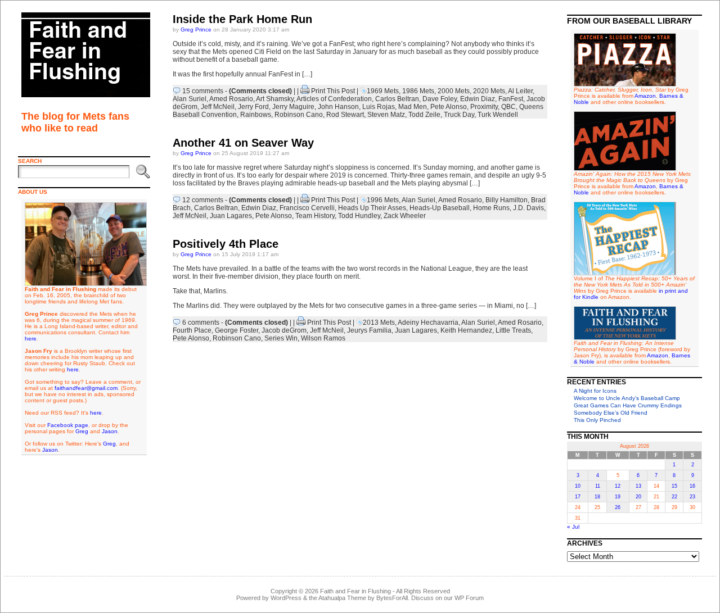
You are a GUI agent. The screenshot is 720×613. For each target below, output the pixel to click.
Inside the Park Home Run (242, 19)
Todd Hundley (359, 216)
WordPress (286, 597)
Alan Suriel (189, 99)
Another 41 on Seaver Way (243, 143)
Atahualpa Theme (342, 597)
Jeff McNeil (218, 107)
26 (617, 507)
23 (692, 497)
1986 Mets (418, 91)
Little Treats (513, 330)
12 (617, 486)
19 (617, 497)
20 (638, 497)
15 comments (202, 91)
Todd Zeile (424, 115)
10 (577, 486)
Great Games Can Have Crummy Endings (628, 405)
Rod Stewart (345, 115)
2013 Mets (379, 322)
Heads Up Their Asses (372, 208)
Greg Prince (196, 29)
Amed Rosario (231, 99)
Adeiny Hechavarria (428, 322)
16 (692, 486)
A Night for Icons (595, 391)
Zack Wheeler (405, 216)
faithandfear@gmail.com (86, 388)
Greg (81, 431)
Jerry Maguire (293, 107)
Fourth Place (192, 330)
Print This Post (333, 91)
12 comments (202, 200)
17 (577, 497)
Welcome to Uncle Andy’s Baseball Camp (627, 398)
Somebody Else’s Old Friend (610, 413)
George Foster (236, 330)
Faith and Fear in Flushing (355, 591)
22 (674, 497)
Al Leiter (520, 91)
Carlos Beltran (397, 99)
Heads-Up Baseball (440, 208)
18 (597, 497)
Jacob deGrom (284, 330)
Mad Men (412, 107)
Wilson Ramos (323, 338)
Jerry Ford (253, 107)
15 (674, 486)
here (31, 338)
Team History (315, 216)
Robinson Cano (298, 115)
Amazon (645, 96)
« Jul (573, 527)
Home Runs (491, 208)
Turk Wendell (498, 115)
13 (638, 486)
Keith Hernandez (466, 330)
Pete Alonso (448, 107)
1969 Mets (383, 91)
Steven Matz (386, 115)
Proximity (484, 107)
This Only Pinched (597, 420)
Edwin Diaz (477, 99)
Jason (110, 431)
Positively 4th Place (225, 244)
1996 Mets (383, 200)
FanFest (510, 99)
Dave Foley (439, 99)
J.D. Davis (528, 208)
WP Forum (469, 597)
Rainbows (255, 115)
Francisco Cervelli (307, 208)
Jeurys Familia (369, 330)
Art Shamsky (275, 99)
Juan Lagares (231, 216)
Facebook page (67, 425)
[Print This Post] (304, 91)
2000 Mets (454, 91)
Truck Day (459, 115)
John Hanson (338, 107)
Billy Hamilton (506, 200)
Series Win (281, 338)
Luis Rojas (378, 107)
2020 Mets (489, 91)
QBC (508, 107)
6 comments (200, 322)
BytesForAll (392, 597)
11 (597, 486)
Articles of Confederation (334, 99)
